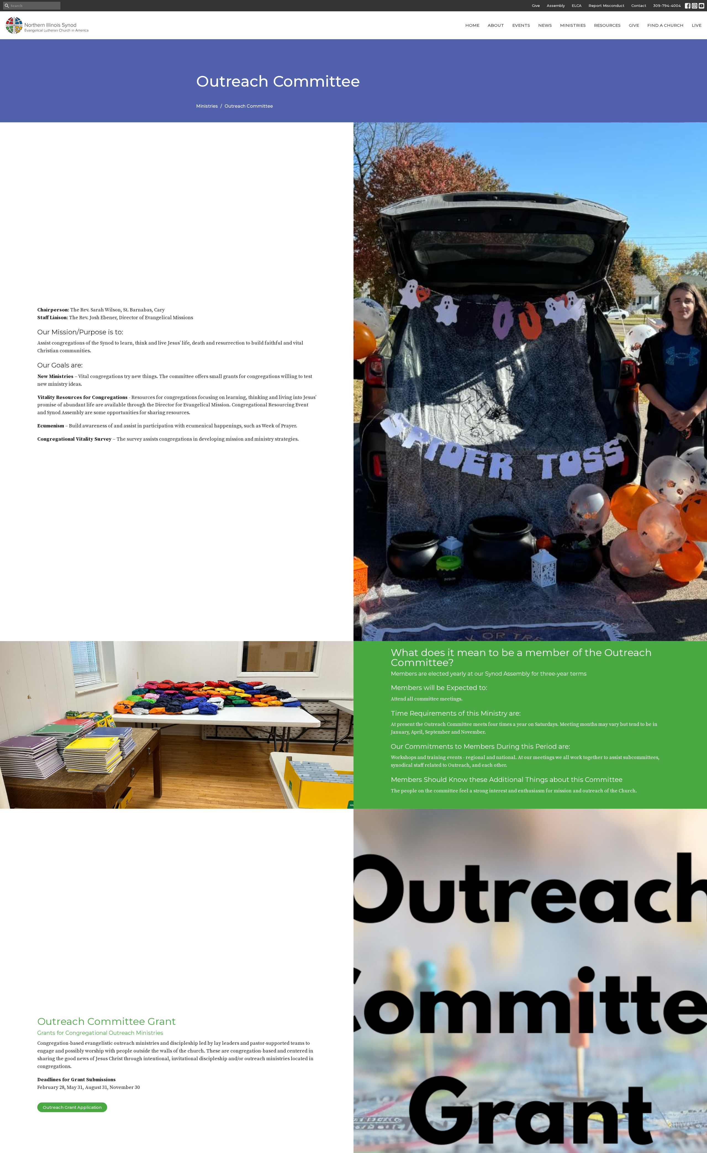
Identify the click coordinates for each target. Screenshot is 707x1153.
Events (521, 25)
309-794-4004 (667, 5)
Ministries (573, 25)
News (545, 25)
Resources (607, 25)
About (496, 25)
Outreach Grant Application (72, 1107)
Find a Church (665, 25)
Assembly (556, 5)
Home (472, 25)
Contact (638, 5)
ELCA (577, 5)
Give (536, 5)
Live (696, 25)
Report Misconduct (606, 5)
